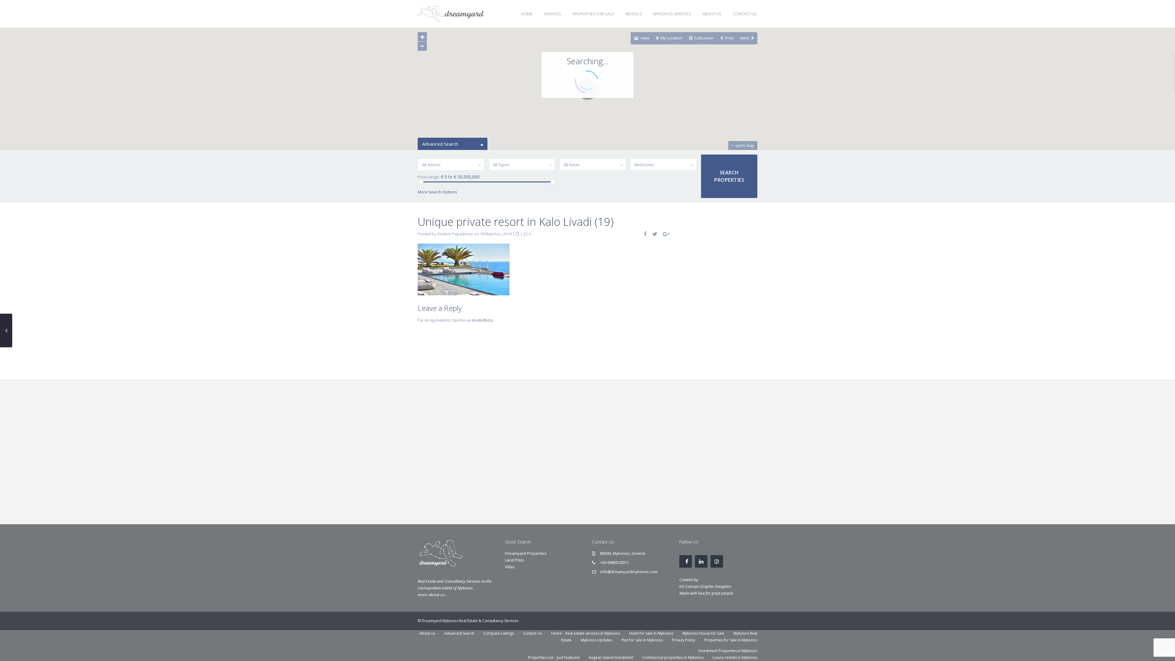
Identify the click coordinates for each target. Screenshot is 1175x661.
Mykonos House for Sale (703, 633)
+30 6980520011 (614, 562)
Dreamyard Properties (525, 553)
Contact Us (532, 633)
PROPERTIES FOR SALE (593, 14)
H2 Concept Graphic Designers (705, 586)
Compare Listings (498, 633)
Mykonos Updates (596, 640)
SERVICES (552, 14)
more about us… (433, 594)
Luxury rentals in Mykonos (735, 657)
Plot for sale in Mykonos (642, 640)
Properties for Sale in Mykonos (730, 640)
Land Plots (514, 560)
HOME (526, 14)
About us (427, 633)
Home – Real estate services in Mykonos (585, 633)
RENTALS (633, 14)
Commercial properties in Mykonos (672, 657)
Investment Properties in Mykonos (728, 650)
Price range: (429, 177)
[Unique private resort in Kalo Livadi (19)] (463, 269)
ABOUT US (712, 14)
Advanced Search (459, 633)
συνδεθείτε (482, 320)
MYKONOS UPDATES (672, 14)
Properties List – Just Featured (554, 657)
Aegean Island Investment (611, 657)
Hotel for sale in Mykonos (651, 633)
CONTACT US (745, 14)
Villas (510, 567)
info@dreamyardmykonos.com (629, 571)
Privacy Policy (683, 640)
